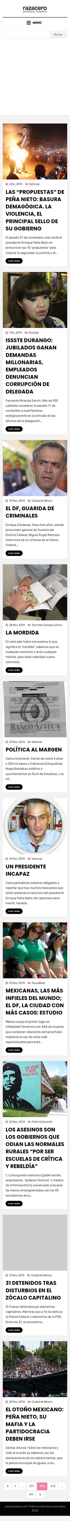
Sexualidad (38, 983)
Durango (34, 332)
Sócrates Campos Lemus (47, 625)
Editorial (34, 184)
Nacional (37, 742)
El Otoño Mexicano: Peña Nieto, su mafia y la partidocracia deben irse (34, 1424)
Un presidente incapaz (26, 870)
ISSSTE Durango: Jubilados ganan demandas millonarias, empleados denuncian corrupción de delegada (31, 366)
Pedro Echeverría (42, 1121)
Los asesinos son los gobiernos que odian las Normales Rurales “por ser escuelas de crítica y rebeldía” (35, 1148)
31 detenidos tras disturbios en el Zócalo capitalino (33, 1290)
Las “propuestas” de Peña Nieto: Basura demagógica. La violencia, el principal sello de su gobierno (35, 210)
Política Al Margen (34, 749)
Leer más (14, 261)
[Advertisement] (35, 75)
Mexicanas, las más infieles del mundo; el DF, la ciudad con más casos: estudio (35, 1001)
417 (32, 1494)
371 (32, 1486)
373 (54, 1486)
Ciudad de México (42, 500)
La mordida (22, 632)
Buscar (58, 34)
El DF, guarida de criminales (30, 512)
